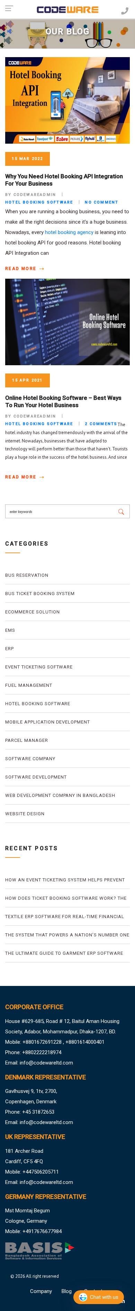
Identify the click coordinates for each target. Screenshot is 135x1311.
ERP (9, 648)
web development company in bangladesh (60, 795)
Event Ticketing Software (39, 667)
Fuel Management (28, 685)
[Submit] (121, 511)
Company (41, 1291)
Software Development (36, 777)
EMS (10, 630)
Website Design (25, 813)
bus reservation (26, 575)
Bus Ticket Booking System (40, 593)
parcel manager (26, 740)
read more (21, 268)
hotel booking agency (69, 232)
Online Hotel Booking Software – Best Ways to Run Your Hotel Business (63, 401)
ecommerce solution (32, 611)
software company (30, 758)
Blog (67, 1291)
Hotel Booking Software (37, 703)
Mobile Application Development (47, 722)
